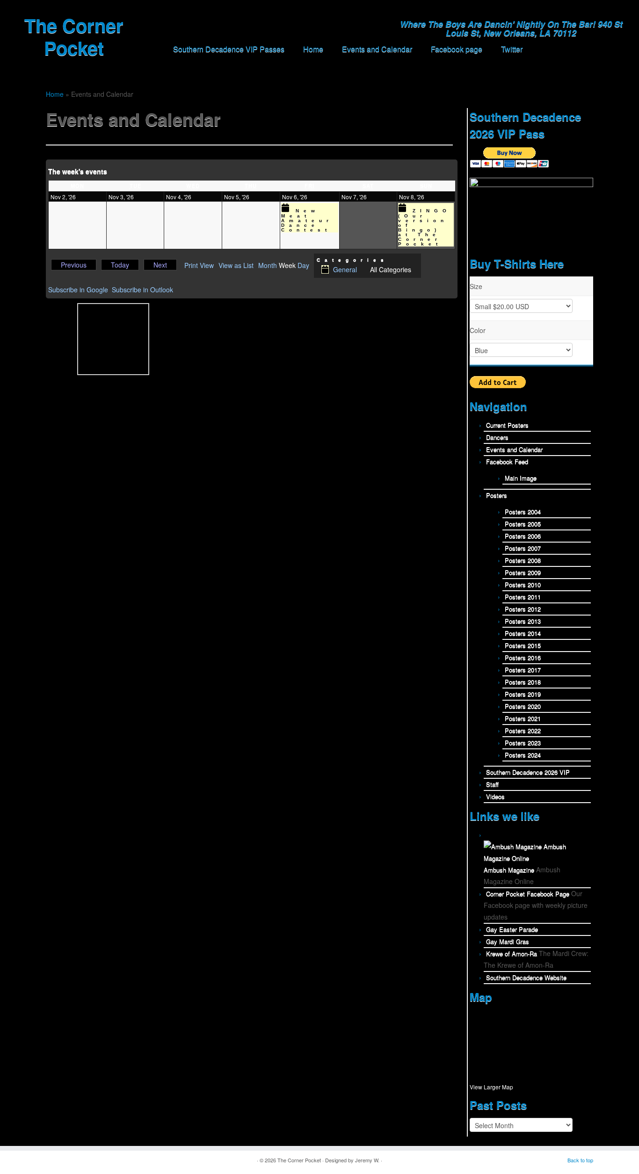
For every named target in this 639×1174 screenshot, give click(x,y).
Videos (495, 796)
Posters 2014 (523, 633)
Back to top (580, 1160)
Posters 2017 (523, 669)
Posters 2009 (523, 572)
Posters (496, 495)
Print (199, 265)
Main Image (521, 477)
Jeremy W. (367, 1160)
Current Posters (507, 424)
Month (267, 265)
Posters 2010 (523, 584)
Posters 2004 (523, 511)
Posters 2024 (523, 754)
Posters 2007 (523, 548)
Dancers (497, 437)
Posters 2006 (523, 535)
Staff (492, 784)
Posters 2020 (523, 706)
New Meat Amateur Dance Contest (307, 220)
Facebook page (456, 48)
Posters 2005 (523, 523)
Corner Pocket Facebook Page (527, 893)
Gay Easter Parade (512, 929)
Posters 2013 (523, 620)
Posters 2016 (523, 657)
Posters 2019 (523, 693)
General (345, 269)
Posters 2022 (523, 730)
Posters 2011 (523, 596)
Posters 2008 (523, 560)
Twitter (512, 48)
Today (120, 264)
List (236, 265)
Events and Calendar (377, 48)
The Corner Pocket (73, 36)
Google (78, 289)
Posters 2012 (523, 608)
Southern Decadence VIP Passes (228, 48)
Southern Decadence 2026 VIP (528, 772)
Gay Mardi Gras (507, 941)
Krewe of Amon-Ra (511, 953)
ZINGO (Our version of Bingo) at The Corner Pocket (424, 227)
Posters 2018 (523, 681)
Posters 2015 (523, 645)
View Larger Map (491, 1087)
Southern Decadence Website (526, 977)
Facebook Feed (507, 461)
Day (303, 265)
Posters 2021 (523, 718)
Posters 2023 (523, 742)
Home (313, 48)
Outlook (142, 289)
